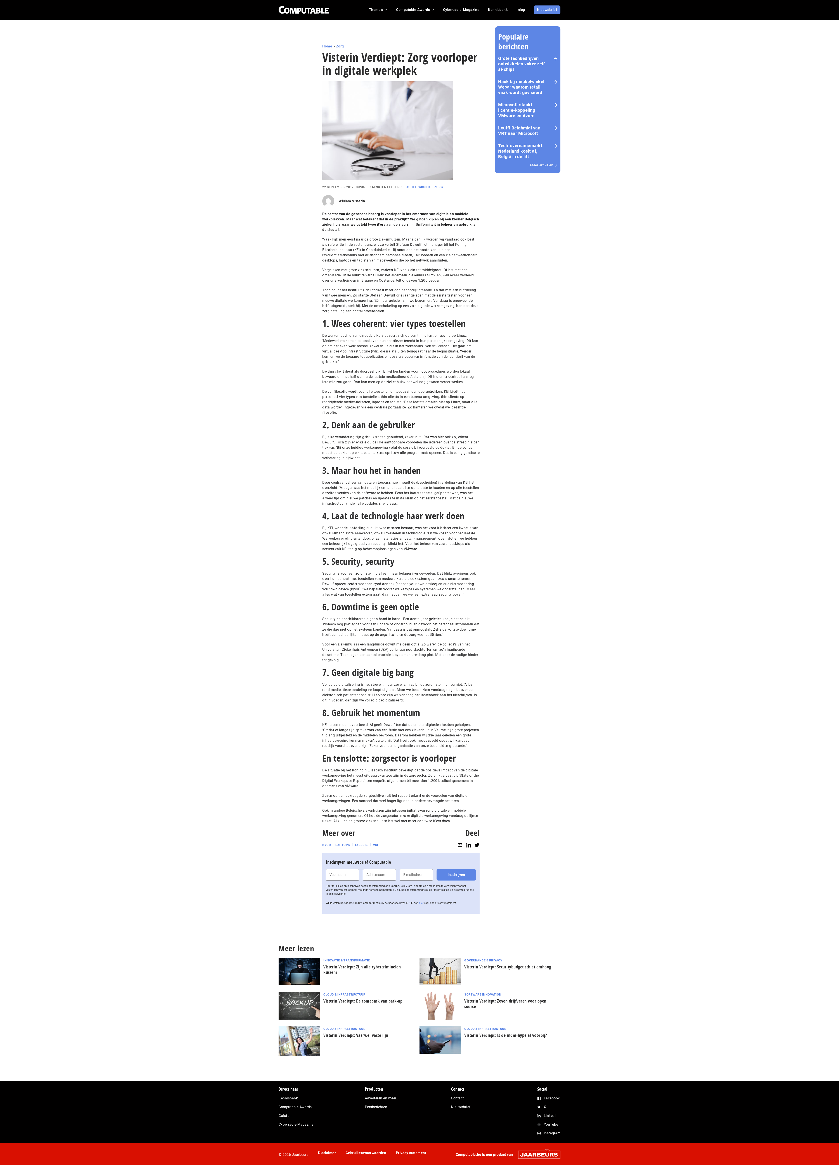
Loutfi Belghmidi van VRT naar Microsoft (519, 130)
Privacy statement (411, 1153)
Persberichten (376, 1107)
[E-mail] (460, 845)
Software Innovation (482, 994)
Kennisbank (288, 1098)
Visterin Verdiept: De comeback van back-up (362, 1001)
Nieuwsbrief (461, 1107)
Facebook (552, 1098)
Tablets (362, 845)
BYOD (326, 845)
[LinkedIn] (468, 845)
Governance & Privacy (483, 960)
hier (421, 903)
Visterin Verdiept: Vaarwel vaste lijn (355, 1035)
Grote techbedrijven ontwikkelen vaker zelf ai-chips (521, 64)
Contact (457, 1098)
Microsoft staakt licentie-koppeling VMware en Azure (516, 110)
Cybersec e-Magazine (296, 1124)
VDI (375, 845)
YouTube (551, 1124)
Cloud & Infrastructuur (344, 994)
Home (327, 46)
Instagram (552, 1133)
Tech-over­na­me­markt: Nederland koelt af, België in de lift (521, 151)
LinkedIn (551, 1116)
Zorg (340, 46)
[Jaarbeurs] (537, 1155)
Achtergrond (418, 187)
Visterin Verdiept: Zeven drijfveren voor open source (505, 1003)
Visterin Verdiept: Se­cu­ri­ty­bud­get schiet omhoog (507, 967)
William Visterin (352, 201)
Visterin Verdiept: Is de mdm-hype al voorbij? (505, 1035)
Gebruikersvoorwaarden (366, 1153)
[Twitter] (477, 845)
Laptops (342, 845)
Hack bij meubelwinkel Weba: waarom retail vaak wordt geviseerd (521, 87)
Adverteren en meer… (382, 1098)
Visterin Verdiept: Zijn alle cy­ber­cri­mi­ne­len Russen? (362, 969)
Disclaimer (327, 1153)
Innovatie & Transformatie (346, 960)
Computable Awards (295, 1107)
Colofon (285, 1116)
